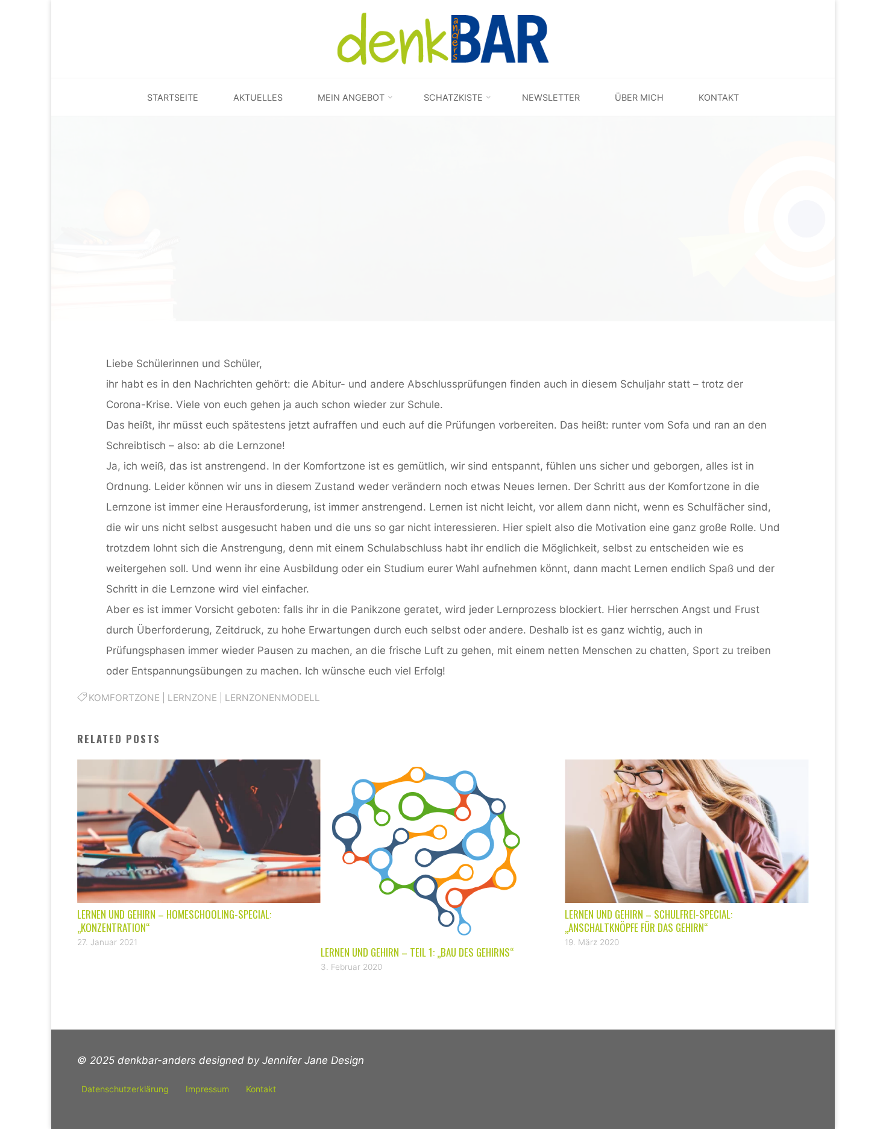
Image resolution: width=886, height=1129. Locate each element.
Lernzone (192, 697)
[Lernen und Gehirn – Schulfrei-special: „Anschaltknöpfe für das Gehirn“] (687, 830)
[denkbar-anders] (443, 39)
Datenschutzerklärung (125, 1089)
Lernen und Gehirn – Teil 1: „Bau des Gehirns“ (417, 952)
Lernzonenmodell (272, 697)
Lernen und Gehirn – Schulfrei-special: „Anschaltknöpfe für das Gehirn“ (648, 921)
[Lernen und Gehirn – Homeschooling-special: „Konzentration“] (199, 830)
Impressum (207, 1089)
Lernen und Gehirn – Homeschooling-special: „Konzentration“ (174, 921)
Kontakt (261, 1089)
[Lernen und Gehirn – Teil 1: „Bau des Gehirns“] (443, 849)
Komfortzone (124, 697)
